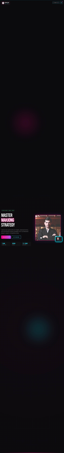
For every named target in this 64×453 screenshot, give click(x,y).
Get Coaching (16, 237)
